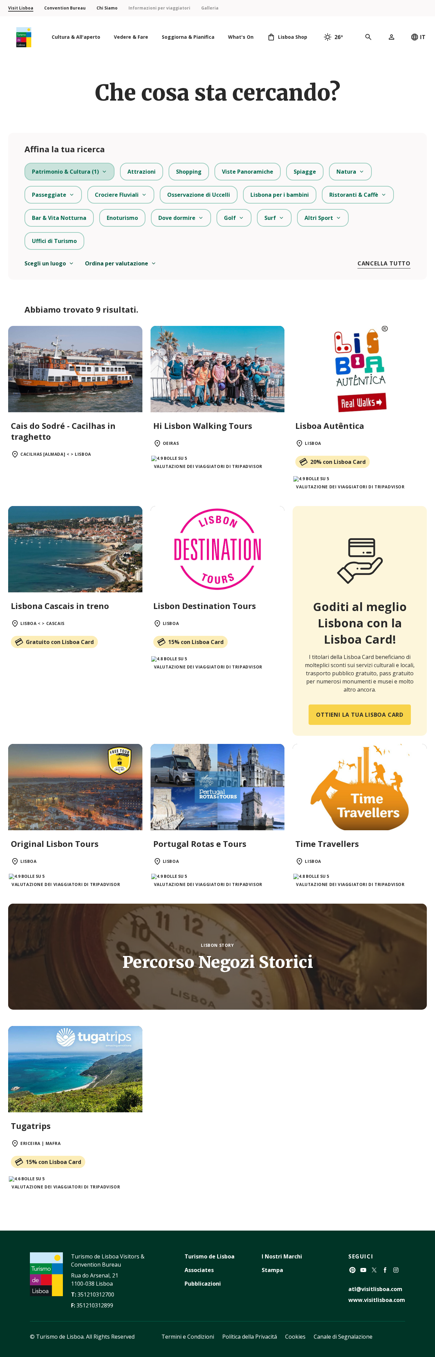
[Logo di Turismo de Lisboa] (23, 37)
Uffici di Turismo (54, 241)
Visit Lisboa (20, 8)
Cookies (295, 1336)
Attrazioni (141, 171)
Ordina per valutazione (116, 263)
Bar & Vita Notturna (59, 218)
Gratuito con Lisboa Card (60, 642)
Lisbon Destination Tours (204, 605)
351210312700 (95, 1294)
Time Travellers (327, 843)
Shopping (189, 171)
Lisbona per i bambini (279, 194)
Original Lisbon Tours (55, 843)
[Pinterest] (352, 1270)
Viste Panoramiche (247, 171)
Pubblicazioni (203, 1283)
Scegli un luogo (45, 263)
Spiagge (305, 171)
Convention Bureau (65, 8)
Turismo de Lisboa (209, 1256)
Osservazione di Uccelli (198, 194)
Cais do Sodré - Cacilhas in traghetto (63, 431)
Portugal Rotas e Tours (199, 843)
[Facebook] (385, 1270)
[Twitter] (374, 1270)
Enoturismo (122, 218)
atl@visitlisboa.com (375, 1289)
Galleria (210, 8)
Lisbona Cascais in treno (60, 605)
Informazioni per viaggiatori (159, 8)
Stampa (272, 1270)
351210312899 (94, 1305)
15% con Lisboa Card (196, 642)
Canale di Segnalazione (343, 1336)
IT (422, 37)
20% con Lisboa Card (338, 462)
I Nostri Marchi (282, 1256)
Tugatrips (31, 1125)
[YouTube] (363, 1270)
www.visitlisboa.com (376, 1300)
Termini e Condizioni (187, 1336)
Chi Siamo (107, 8)
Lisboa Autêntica (329, 425)
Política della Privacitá (249, 1336)
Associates (199, 1270)
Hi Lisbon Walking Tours (202, 425)
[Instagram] (396, 1270)
